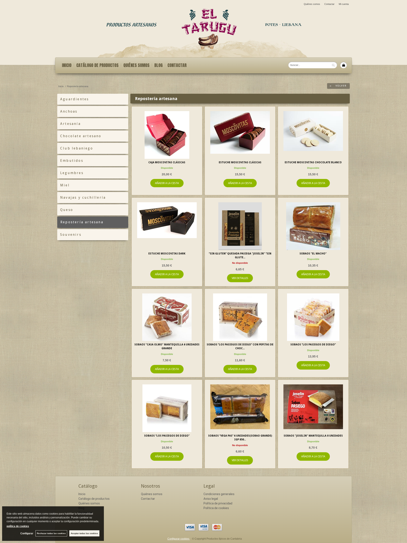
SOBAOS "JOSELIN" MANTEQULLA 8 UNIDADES (313, 435)
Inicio (66, 65)
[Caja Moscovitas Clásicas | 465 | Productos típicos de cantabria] (167, 135)
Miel (65, 185)
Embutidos (71, 161)
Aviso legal (211, 498)
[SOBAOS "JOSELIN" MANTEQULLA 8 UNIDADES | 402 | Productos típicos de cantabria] (313, 408)
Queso (66, 210)
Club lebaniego (76, 148)
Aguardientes (74, 99)
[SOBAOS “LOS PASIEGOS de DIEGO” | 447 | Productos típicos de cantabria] (167, 408)
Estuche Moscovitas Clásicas (240, 162)
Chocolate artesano (81, 136)
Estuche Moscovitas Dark (166, 253)
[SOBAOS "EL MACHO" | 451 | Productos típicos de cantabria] (313, 226)
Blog (158, 65)
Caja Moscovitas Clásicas (166, 162)
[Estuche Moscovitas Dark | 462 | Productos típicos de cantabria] (167, 226)
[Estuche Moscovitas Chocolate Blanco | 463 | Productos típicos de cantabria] (313, 135)
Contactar (329, 4)
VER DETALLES (240, 278)
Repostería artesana (81, 222)
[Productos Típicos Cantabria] (203, 27)
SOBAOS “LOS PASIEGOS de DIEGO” (313, 344)
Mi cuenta (344, 4)
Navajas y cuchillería (83, 197)
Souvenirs (70, 235)
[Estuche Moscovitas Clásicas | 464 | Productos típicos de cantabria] (240, 135)
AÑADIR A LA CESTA (167, 183)
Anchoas (68, 111)
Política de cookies (216, 508)
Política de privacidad (218, 503)
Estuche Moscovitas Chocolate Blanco (313, 162)
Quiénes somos (312, 4)
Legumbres (72, 173)
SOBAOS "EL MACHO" (313, 253)
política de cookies (18, 526)
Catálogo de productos (97, 65)
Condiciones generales (219, 494)
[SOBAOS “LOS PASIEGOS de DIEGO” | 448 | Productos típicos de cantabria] (313, 317)
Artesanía (70, 124)
